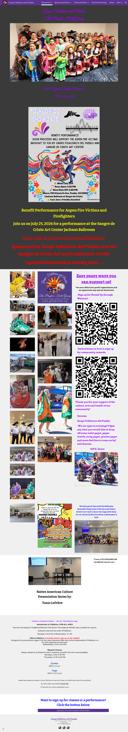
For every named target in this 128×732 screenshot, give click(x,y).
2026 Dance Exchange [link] (99, 2)
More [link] (118, 2)
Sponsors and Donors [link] (62, 2)
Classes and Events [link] (80, 2)
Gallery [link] (111, 2)
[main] (64, 15)
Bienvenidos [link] (46, 2)
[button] (126, 2)
